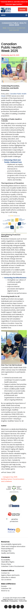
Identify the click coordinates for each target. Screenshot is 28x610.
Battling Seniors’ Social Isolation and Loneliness (12, 480)
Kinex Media (4, 601)
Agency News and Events (10, 575)
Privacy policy (13, 601)
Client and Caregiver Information (13, 546)
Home (4, 28)
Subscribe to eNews (8, 577)
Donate (4, 586)
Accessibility (5, 560)
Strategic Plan (6, 551)
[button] (3, 15)
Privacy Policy (6, 564)
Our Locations (6, 580)
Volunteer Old (6, 588)
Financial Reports (7, 549)
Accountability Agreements (11, 544)
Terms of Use (23, 601)
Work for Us (5, 591)
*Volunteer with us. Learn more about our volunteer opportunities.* (14, 3)
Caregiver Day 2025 (9, 477)
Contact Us (5, 573)
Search (15, 8)
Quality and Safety (8, 553)
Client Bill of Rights (7, 562)
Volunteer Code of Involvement (12, 566)
